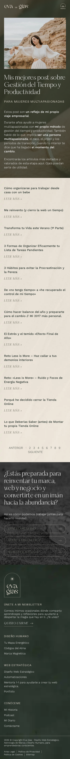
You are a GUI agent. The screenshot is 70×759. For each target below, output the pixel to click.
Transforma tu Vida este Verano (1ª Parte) (34, 228)
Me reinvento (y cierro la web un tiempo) (33, 210)
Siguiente (35, 452)
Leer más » (13, 199)
